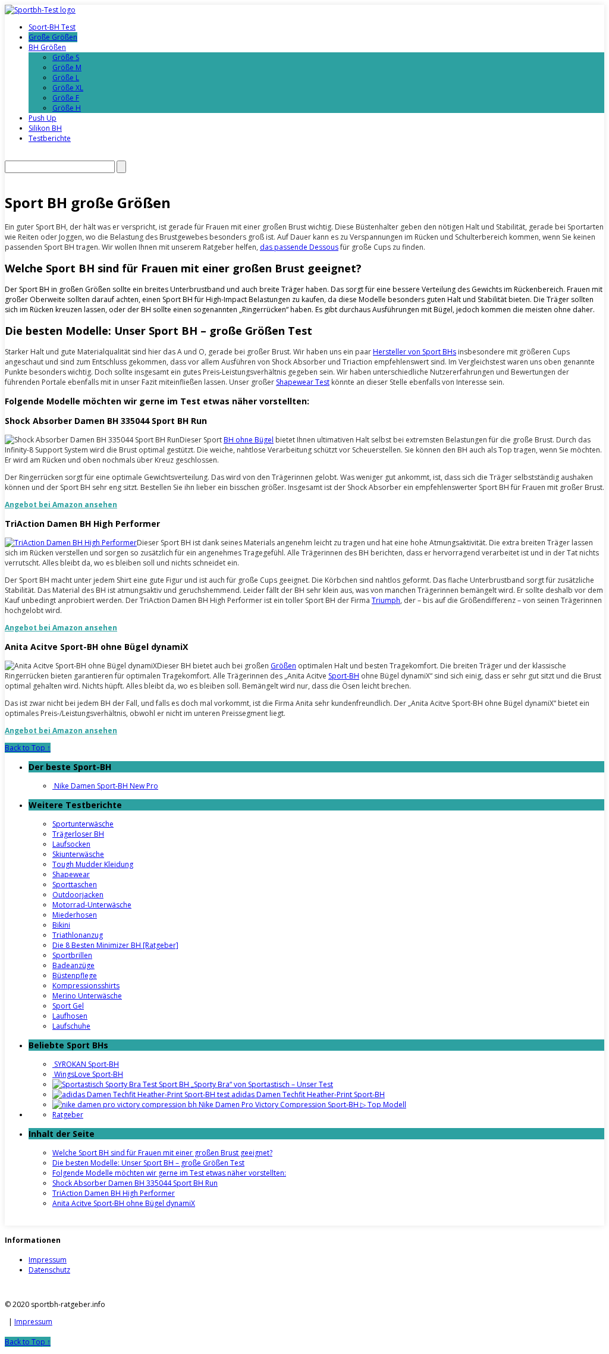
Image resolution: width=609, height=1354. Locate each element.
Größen (283, 666)
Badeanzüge (73, 965)
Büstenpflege (74, 975)
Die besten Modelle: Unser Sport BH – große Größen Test (148, 1163)
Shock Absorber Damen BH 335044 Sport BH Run (135, 1183)
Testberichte (50, 138)
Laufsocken (71, 844)
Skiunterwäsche (78, 854)
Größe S (65, 57)
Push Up (42, 118)
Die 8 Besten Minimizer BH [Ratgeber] (115, 945)
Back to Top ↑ (28, 748)
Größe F (65, 98)
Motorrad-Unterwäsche (91, 905)
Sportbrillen (72, 955)
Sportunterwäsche (83, 824)
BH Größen (47, 47)
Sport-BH (343, 676)
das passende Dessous (299, 247)
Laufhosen (69, 1016)
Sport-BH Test (52, 27)
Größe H (66, 108)
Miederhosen (74, 915)
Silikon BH (45, 128)
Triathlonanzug (77, 935)
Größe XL (67, 88)
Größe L (65, 78)
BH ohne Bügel (249, 440)
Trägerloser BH (78, 834)
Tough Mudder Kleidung (92, 864)
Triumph (386, 600)
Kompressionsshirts (86, 986)
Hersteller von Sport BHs (414, 352)
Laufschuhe (71, 1026)
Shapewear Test (302, 382)
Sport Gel (68, 1006)
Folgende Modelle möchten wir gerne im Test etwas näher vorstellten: (169, 1173)
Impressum (48, 1260)
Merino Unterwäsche (87, 996)
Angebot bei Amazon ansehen (61, 504)
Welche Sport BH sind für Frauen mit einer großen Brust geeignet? (162, 1153)
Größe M (66, 67)
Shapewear (71, 874)
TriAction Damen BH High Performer (113, 1193)
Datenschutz (49, 1270)
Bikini (61, 925)
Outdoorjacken (77, 895)
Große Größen (53, 37)
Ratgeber (67, 1115)
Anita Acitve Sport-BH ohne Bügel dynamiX (123, 1203)
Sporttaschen (74, 884)
